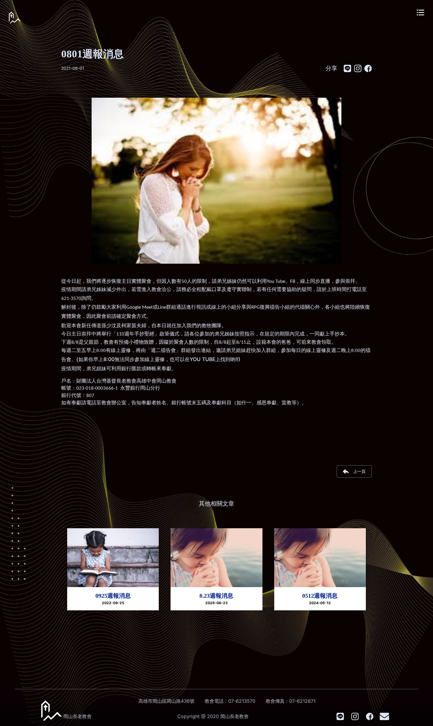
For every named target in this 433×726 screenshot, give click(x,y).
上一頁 (359, 471)
